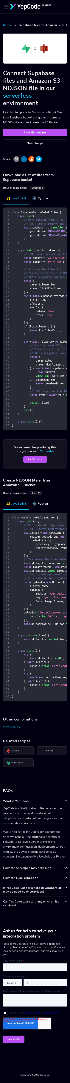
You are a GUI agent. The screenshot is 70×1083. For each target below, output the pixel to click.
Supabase (17, 762)
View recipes (11, 727)
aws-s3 (36, 493)
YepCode (46, 451)
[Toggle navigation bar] (6, 7)
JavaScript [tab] (19, 198)
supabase (37, 187)
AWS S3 (16, 750)
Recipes (8, 25)
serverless (17, 96)
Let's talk (35, 459)
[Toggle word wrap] (55, 212)
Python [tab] (43, 198)
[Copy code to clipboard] (62, 212)
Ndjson (50, 750)
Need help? (35, 143)
